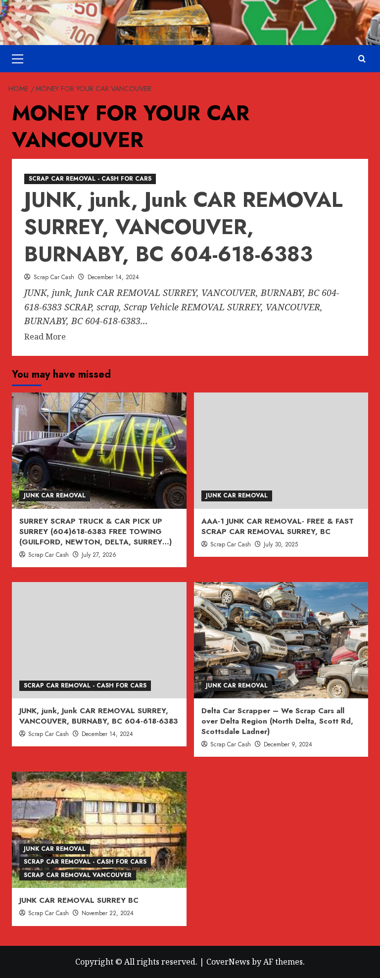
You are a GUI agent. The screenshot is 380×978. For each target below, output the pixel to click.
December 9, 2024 (288, 744)
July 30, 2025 (281, 544)
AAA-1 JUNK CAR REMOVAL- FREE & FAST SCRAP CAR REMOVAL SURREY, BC (277, 526)
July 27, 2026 (99, 554)
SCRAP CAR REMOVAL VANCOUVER (78, 875)
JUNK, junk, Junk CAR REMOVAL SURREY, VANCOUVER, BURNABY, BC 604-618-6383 (183, 227)
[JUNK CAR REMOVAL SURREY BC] (99, 830)
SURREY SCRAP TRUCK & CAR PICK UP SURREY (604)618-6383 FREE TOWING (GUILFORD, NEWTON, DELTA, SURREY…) (95, 531)
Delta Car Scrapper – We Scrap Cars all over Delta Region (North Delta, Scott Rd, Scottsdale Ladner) (277, 721)
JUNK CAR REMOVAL (55, 495)
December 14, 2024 (113, 277)
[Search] (362, 58)
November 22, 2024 (108, 913)
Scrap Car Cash (54, 277)
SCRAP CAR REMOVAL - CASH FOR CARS (90, 178)
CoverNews (228, 961)
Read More (45, 337)
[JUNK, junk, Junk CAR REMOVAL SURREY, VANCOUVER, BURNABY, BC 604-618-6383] (99, 640)
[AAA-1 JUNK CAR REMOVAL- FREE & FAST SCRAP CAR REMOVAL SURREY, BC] (281, 450)
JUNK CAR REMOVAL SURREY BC (79, 900)
